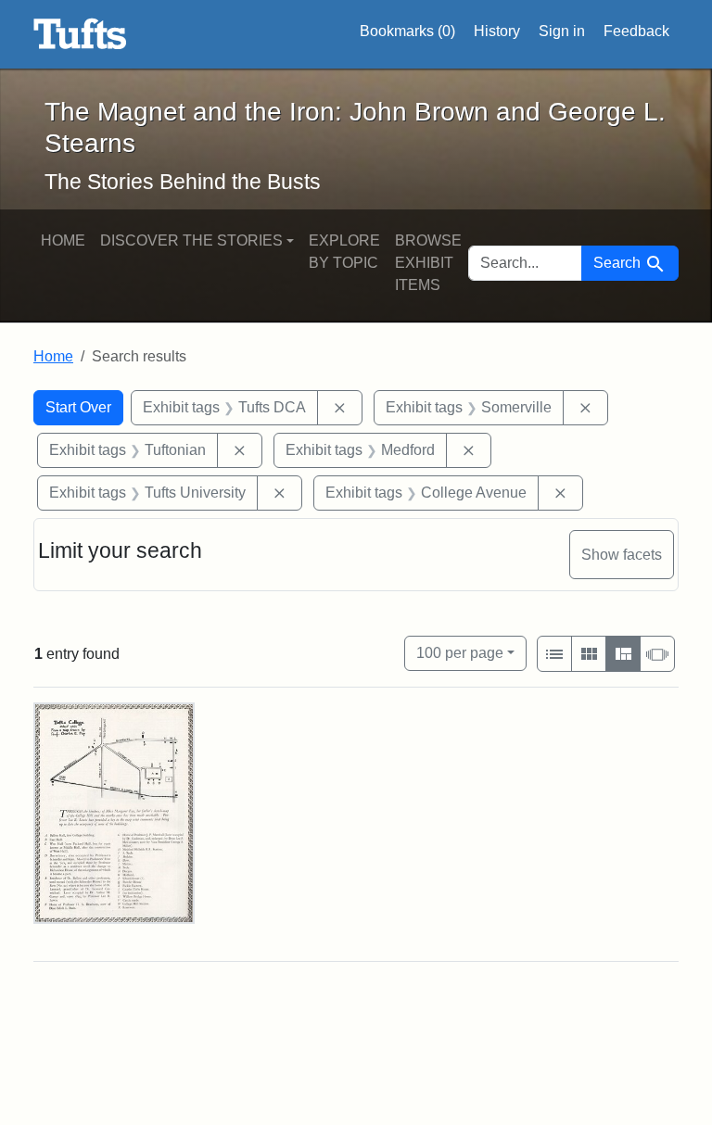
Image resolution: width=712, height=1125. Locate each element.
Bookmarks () (407, 31)
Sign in (562, 31)
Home (63, 240)
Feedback (636, 31)
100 (459, 652)
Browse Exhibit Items (428, 263)
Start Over (78, 407)
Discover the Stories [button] (191, 240)
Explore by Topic (344, 252)
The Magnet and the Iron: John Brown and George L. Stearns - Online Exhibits (80, 34)
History (497, 31)
